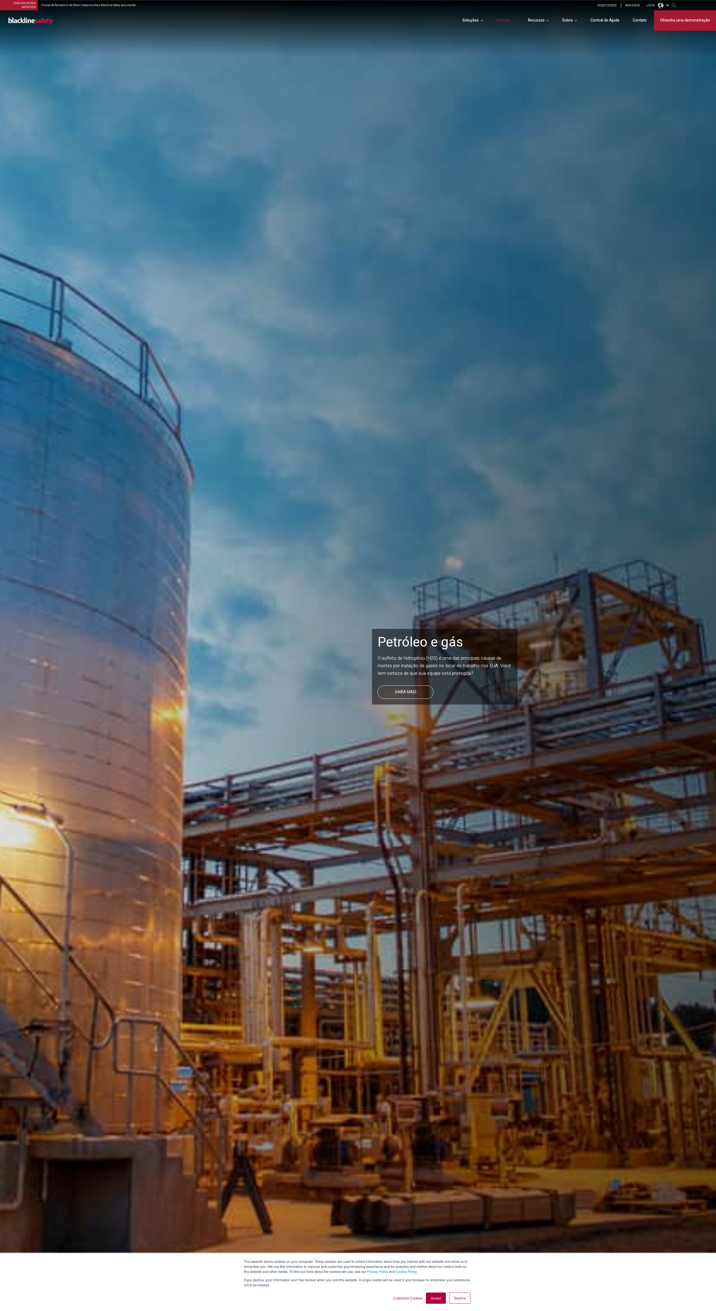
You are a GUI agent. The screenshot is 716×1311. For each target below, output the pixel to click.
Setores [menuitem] (503, 20)
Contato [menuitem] (640, 20)
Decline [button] (460, 1298)
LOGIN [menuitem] (650, 6)
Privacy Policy (377, 1271)
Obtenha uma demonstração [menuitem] (685, 20)
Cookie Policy (406, 1271)
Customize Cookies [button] (408, 1298)
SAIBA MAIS (405, 700)
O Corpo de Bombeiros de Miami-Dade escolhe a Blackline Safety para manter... (89, 5)
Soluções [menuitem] (470, 20)
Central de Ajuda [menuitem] (604, 20)
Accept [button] (436, 1298)
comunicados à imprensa (25, 5)
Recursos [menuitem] (536, 20)
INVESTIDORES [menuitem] (606, 6)
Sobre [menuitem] (567, 20)
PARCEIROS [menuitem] (632, 6)
